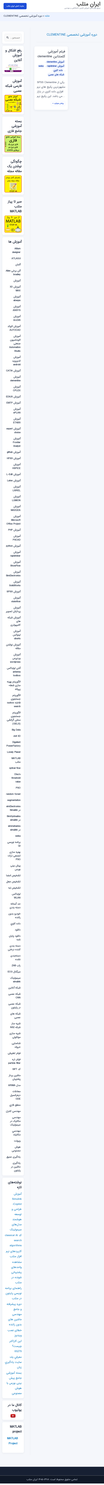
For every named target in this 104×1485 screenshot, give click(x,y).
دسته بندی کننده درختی (14, 947)
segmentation (14, 800)
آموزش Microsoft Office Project (13, 520)
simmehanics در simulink (14, 828)
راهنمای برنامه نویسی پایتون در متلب (13, 1293)
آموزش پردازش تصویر (13, 609)
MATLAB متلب (16, 760)
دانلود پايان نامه (15, 938)
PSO (18, 788)
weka (41, 66)
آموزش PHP (14, 530)
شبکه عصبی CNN (14, 996)
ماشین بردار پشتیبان (15, 1077)
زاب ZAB (16, 965)
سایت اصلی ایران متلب (15, 6)
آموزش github (14, 452)
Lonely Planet (14, 752)
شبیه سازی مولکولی (15, 1035)
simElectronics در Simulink (13, 808)
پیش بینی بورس (15, 867)
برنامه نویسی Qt (14, 844)
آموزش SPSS (14, 592)
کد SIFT (16, 1069)
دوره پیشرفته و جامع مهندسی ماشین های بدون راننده (14, 1314)
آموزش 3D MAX (15, 288)
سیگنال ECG (14, 972)
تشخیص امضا (13, 875)
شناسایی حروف (16, 1045)
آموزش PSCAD (17, 538)
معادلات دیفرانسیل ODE (15, 1095)
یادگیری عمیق (13, 1157)
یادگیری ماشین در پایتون (16, 1166)
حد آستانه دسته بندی (15, 905)
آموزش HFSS (14, 458)
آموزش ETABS (17, 420)
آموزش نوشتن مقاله (13, 646)
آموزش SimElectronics (13, 574)
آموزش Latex (14, 480)
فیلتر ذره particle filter (14, 1061)
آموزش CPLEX (17, 388)
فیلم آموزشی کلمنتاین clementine (51, 54)
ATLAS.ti (16, 258)
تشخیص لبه (14, 888)
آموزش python (13, 546)
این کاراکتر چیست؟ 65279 (15, 1346)
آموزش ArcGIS (17, 318)
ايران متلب (88, 4)
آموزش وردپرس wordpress (15, 658)
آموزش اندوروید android (16, 360)
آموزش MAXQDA (16, 508)
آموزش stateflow (16, 599)
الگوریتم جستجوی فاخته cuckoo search (14, 700)
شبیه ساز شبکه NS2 (15, 1025)
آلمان (18, 264)
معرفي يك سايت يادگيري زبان (13, 1362)
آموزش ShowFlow (15, 564)
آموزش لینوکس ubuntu (17, 635)
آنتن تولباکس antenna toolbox (14, 672)
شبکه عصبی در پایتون (14, 1005)
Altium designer (16, 250)
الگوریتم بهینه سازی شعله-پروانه (14, 685)
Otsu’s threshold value (16, 778)
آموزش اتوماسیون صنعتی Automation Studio (15, 343)
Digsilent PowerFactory (13, 744)
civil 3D (17, 736)
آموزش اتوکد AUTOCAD (14, 328)
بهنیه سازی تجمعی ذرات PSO (14, 855)
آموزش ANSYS (17, 308)
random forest (13, 794)
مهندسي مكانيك (16, 1133)
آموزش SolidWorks (15, 583)
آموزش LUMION (16, 498)
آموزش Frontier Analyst (17, 442)
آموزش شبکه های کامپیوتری (14, 621)
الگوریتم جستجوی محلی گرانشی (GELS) (14, 718)
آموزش (17, 281)
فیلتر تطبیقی (14, 1053)
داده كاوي (58, 70)
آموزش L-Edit (13, 474)
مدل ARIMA (14, 1085)
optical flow (15, 768)
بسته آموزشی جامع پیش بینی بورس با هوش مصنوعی (14, 1383)
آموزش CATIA (13, 371)
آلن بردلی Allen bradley (13, 272)
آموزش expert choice (13, 430)
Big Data (16, 730)
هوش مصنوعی (16, 1149)
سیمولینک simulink (15, 980)
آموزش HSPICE (16, 466)
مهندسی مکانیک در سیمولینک (15, 1121)
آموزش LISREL (17, 488)
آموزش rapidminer (55, 66)
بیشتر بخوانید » (58, 104)
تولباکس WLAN (16, 896)
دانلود (18, 930)
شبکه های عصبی (56, 74)
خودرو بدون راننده (14, 915)
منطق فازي (15, 1105)
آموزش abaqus (17, 298)
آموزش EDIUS (13, 397)
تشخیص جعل (13, 882)
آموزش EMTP (13, 403)
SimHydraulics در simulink (14, 818)
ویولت (17, 1141)
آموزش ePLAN (17, 411)
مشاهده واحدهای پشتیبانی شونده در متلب (16, 1272)
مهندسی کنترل (13, 1111)
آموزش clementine (55, 62)
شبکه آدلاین (14, 988)
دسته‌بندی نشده (15, 957)
